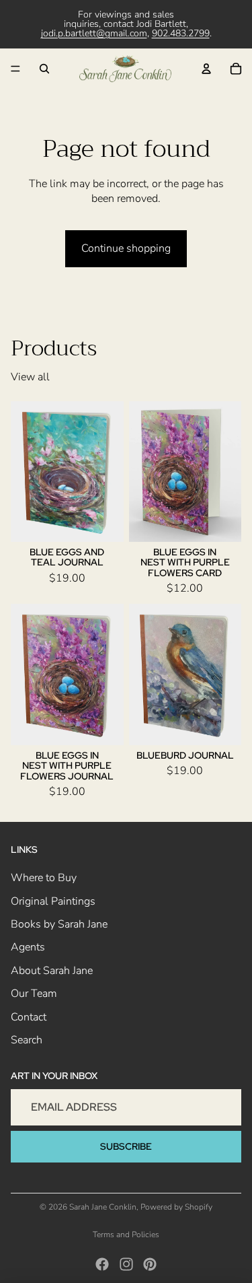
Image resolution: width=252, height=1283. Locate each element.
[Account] (206, 68)
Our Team (34, 993)
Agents (28, 947)
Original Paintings (53, 901)
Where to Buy (44, 878)
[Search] (44, 68)
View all (30, 377)
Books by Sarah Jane (59, 924)
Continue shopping (126, 248)
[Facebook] (102, 1264)
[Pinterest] (150, 1264)
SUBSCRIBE (126, 1146)
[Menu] (15, 68)
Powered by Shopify (176, 1207)
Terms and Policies (126, 1234)
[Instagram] (126, 1264)
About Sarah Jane (52, 970)
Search (26, 1040)
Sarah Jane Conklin (102, 1207)
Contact (28, 1017)
